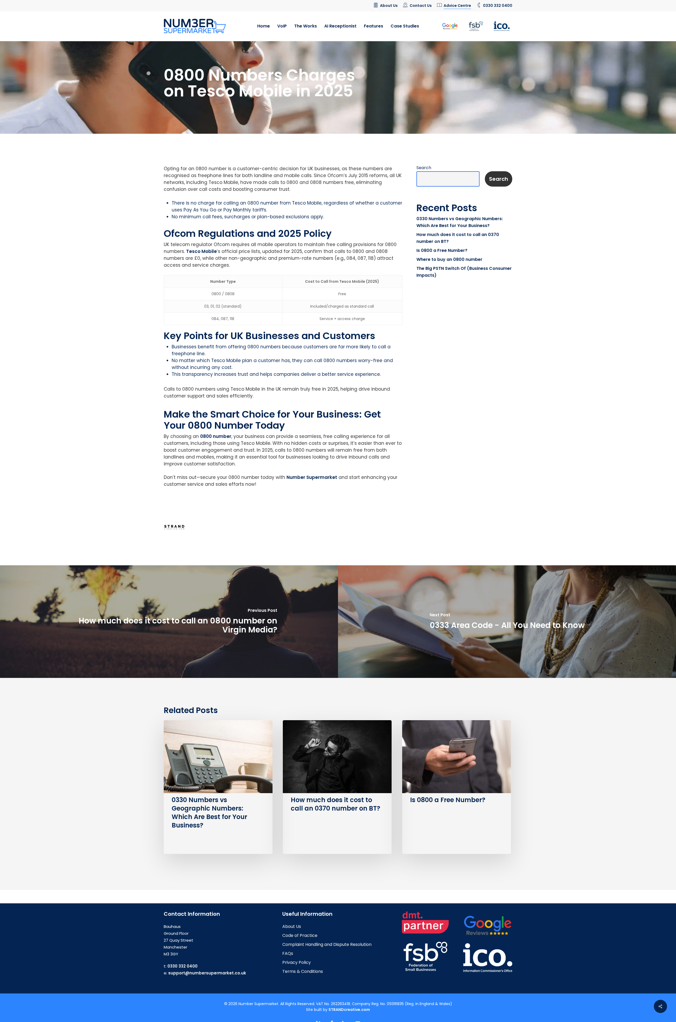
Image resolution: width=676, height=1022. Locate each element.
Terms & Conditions (302, 971)
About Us (291, 926)
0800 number (215, 436)
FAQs (287, 953)
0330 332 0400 (182, 966)
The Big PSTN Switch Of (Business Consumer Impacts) (464, 271)
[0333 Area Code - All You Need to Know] (507, 621)
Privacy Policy (296, 962)
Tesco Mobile (201, 251)
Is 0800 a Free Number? (441, 250)
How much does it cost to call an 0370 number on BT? (457, 238)
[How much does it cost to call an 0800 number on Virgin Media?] (169, 621)
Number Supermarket (312, 477)
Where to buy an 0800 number (449, 259)
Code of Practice (299, 935)
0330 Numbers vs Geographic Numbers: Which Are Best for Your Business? (459, 222)
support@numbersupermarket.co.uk (207, 973)
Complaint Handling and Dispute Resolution (327, 944)
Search (423, 168)
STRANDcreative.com (349, 1009)
